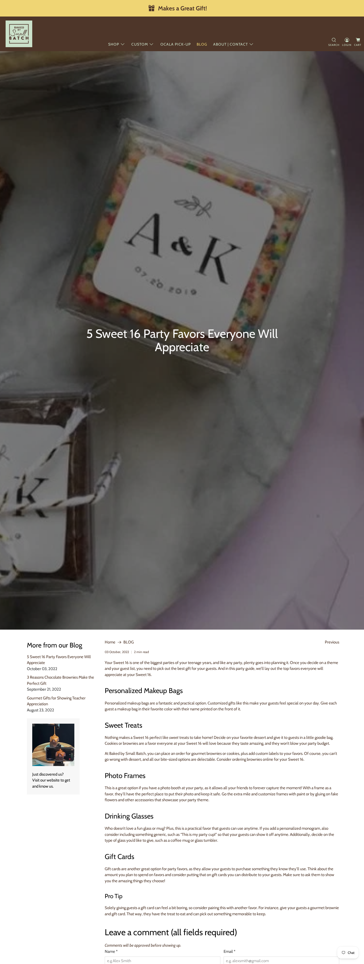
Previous (332, 642)
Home (110, 642)
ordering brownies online (253, 759)
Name (111, 951)
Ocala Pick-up (175, 44)
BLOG (128, 642)
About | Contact (230, 44)
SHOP (113, 44)
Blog (202, 44)
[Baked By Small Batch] (19, 34)
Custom (139, 44)
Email (229, 951)
